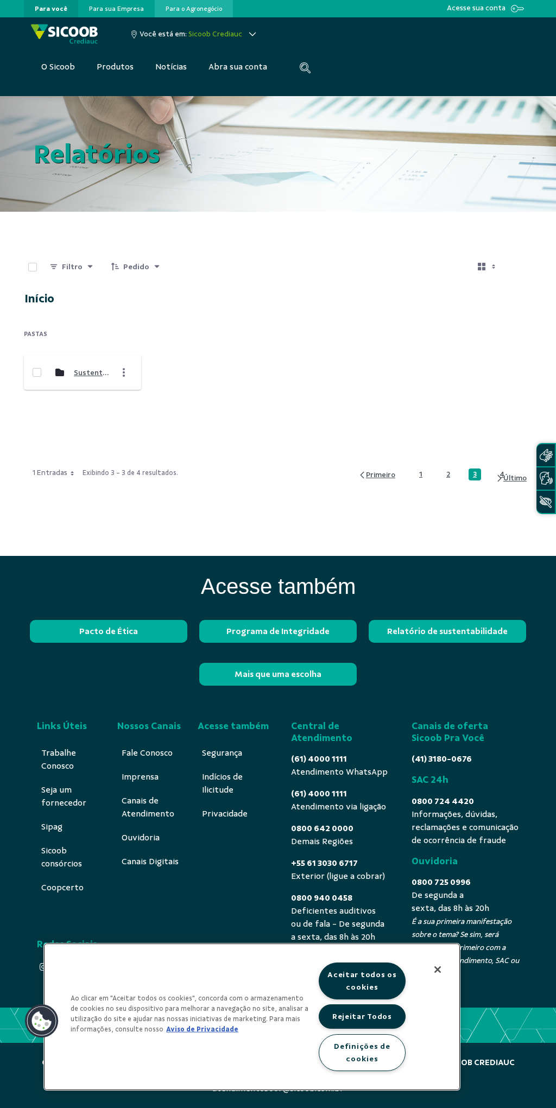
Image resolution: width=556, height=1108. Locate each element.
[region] (251, 1017)
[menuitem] (51, 8)
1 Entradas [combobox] (50, 472)
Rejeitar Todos (362, 1016)
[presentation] (51, 8)
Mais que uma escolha (278, 674)
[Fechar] (438, 970)
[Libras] (545, 455)
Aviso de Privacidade (202, 1029)
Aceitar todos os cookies (362, 980)
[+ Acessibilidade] (545, 502)
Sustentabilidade (92, 373)
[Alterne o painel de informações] (519, 267)
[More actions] (123, 372)
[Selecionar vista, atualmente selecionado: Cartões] (487, 267)
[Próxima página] (511, 478)
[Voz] (545, 478)
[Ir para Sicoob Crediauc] (64, 34)
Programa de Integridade (278, 631)
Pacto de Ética (108, 631)
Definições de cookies (362, 1052)
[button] (41, 1021)
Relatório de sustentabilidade (447, 631)
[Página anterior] (377, 475)
